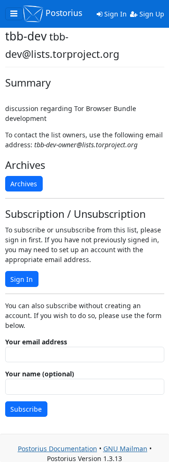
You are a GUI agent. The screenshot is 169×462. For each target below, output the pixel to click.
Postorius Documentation (57, 448)
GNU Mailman (125, 448)
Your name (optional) (39, 373)
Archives (23, 183)
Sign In (114, 13)
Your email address (36, 341)
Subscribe (26, 409)
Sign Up (151, 13)
